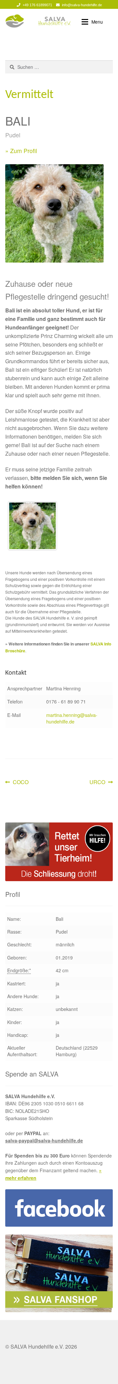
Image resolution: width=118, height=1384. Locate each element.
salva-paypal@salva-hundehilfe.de (44, 1140)
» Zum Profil (21, 151)
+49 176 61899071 (37, 5)
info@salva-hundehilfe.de (82, 5)
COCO (20, 782)
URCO (99, 782)
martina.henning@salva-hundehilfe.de (71, 718)
